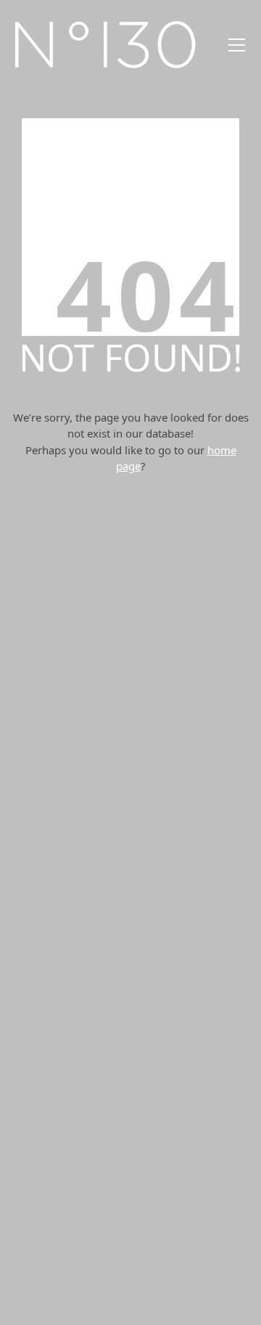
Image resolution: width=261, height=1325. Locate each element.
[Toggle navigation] (236, 45)
